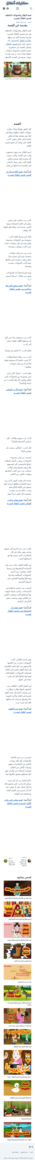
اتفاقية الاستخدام (15, 1152)
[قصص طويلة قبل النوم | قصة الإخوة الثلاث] (17, 909)
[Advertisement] (17, 101)
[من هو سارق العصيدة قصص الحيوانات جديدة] (17, 1062)
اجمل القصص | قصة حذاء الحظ (22, 961)
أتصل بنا (31, 1152)
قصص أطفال (11, 44)
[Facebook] (8, 9)
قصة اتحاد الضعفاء (26, 1119)
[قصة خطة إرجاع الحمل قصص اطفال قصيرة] (17, 930)
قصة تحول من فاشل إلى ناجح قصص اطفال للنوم (18, 898)
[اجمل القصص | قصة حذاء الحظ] (17, 951)
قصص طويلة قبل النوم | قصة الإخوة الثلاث (19, 919)
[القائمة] (17, 8)
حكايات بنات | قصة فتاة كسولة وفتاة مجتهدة (19, 1139)
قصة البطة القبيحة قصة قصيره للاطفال (20, 1098)
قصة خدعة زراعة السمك (24, 982)
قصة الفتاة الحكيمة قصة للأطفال (22, 1046)
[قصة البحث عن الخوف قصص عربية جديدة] (17, 1016)
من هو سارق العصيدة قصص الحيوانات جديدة (19, 1077)
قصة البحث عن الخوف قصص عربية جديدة (20, 1026)
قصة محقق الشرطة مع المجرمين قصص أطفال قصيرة (18, 289)
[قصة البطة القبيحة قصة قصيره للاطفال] (17, 1088)
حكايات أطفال (25, 40)
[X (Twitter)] (4, 9)
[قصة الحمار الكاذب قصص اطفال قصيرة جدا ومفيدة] (17, 993)
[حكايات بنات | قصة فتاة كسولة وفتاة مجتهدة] (17, 1130)
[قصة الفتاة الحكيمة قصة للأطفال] (17, 1036)
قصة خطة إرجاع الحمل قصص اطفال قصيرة (19, 940)
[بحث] (31, 9)
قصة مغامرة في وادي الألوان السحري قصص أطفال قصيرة (17, 803)
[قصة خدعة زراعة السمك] (17, 972)
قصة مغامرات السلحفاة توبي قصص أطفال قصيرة (19, 611)
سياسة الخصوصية (24, 1152)
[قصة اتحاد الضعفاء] (17, 1109)
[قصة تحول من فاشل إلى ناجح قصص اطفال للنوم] (17, 888)
